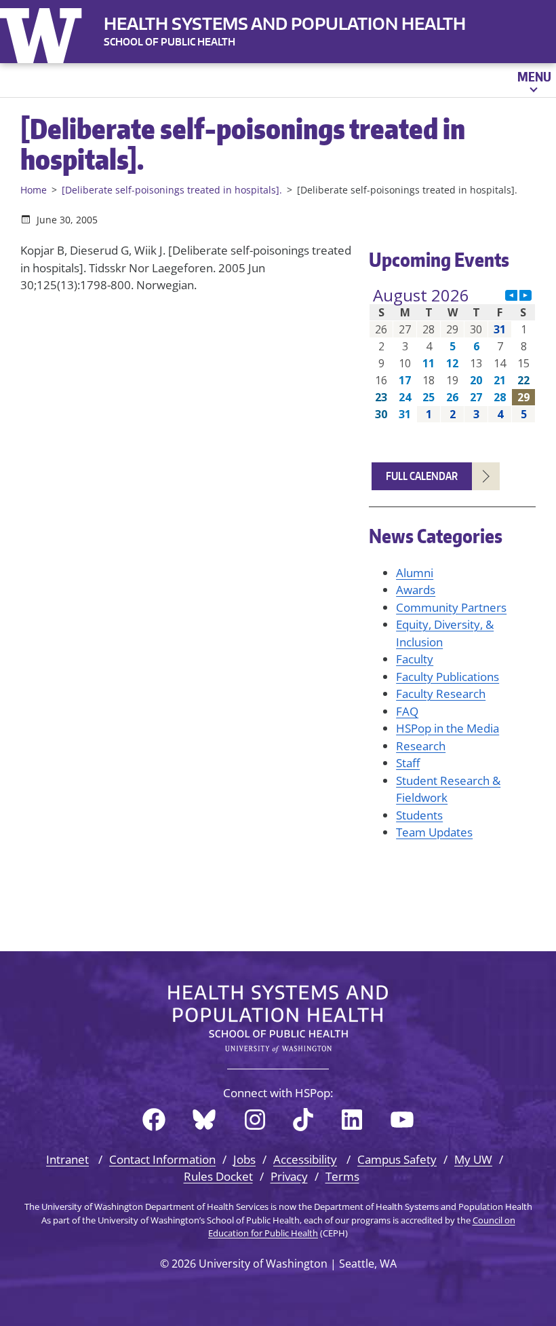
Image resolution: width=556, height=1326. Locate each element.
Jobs (244, 1159)
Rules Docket (218, 1176)
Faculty (414, 659)
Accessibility (305, 1159)
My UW (473, 1159)
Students (419, 815)
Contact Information (162, 1159)
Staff (408, 763)
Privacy (289, 1176)
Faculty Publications (447, 676)
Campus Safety (397, 1159)
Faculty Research (440, 693)
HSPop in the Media (447, 728)
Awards (415, 589)
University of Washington (44, 32)
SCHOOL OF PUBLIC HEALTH (169, 42)
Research (420, 746)
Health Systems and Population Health (285, 23)
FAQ (407, 711)
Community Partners (451, 607)
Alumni (414, 573)
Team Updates (434, 832)
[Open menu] (533, 80)
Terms (342, 1176)
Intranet (67, 1159)
